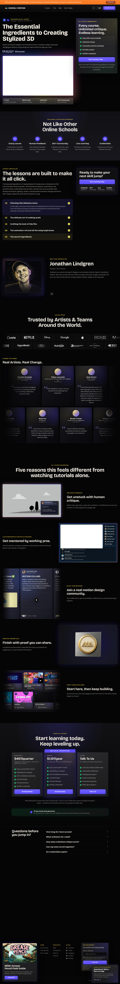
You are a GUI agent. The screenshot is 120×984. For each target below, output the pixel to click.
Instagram (71, 953)
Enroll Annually (60, 792)
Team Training (68, 8)
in (51, 294)
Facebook (71, 948)
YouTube (70, 958)
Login (99, 8)
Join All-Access (109, 8)
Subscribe (95, 962)
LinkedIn (70, 956)
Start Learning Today (96, 59)
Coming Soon (57, 950)
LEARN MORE (110, 2)
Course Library (44, 948)
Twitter (70, 950)
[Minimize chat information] (116, 967)
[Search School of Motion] (94, 8)
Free (54, 8)
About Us (55, 953)
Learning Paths (44, 950)
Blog (60, 8)
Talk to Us (92, 792)
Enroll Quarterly (27, 792)
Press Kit (55, 956)
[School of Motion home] (15, 8)
